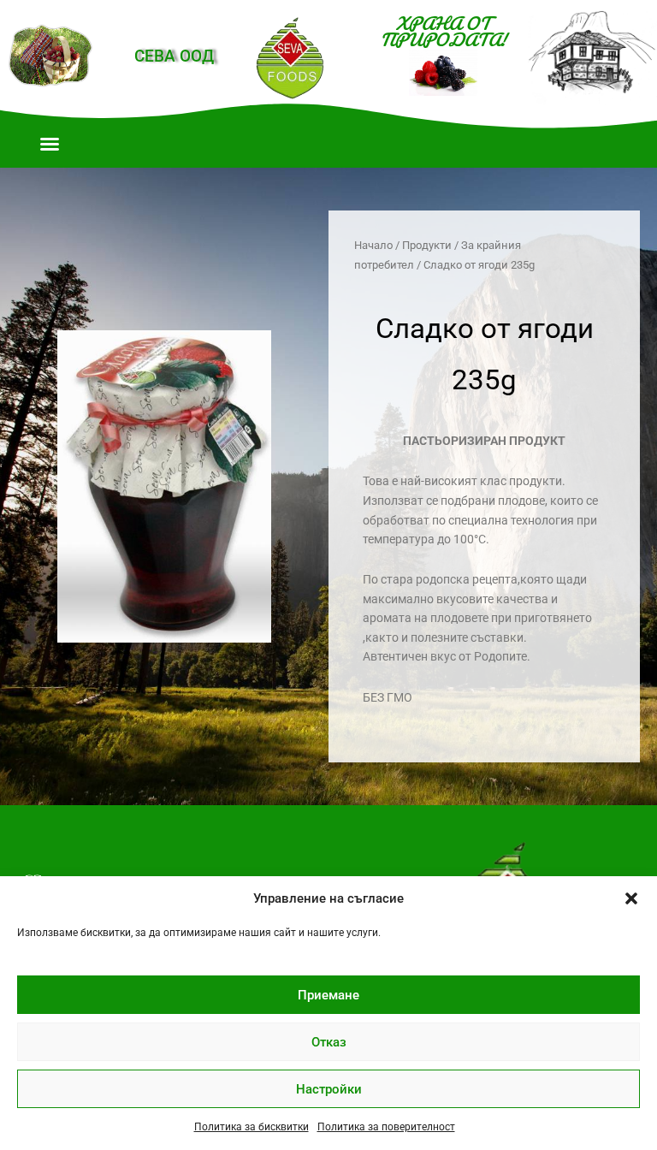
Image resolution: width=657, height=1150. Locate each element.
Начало (373, 245)
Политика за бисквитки (251, 1127)
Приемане (328, 995)
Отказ (328, 1042)
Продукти (427, 245)
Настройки (329, 1089)
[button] (631, 898)
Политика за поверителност (386, 1127)
